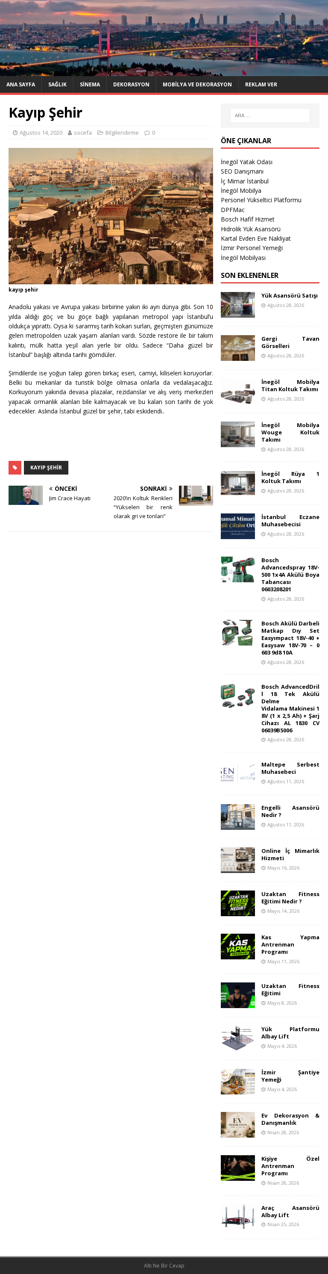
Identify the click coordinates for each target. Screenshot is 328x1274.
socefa (83, 132)
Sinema (90, 84)
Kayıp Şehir (46, 467)
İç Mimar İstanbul (245, 181)
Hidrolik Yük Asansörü (251, 229)
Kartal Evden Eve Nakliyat (256, 238)
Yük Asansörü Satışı (289, 295)
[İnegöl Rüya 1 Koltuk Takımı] (238, 491)
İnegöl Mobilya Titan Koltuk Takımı (290, 385)
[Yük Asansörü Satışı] (238, 313)
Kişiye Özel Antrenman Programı (290, 1166)
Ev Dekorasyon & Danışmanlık (290, 1119)
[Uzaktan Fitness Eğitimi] (238, 1003)
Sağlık (57, 84)
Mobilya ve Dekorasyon (197, 84)
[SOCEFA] (164, 71)
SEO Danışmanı (242, 171)
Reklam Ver (261, 84)
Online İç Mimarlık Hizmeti (290, 854)
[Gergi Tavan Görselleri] (238, 356)
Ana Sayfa (20, 84)
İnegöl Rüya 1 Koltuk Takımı (290, 477)
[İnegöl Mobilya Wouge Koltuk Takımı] (238, 442)
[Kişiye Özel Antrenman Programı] (238, 1176)
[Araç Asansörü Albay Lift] (238, 1225)
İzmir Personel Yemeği (252, 248)
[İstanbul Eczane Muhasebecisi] (238, 534)
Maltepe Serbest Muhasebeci (290, 768)
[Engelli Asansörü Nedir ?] (238, 825)
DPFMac (233, 210)
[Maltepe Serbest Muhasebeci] (238, 782)
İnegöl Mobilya (241, 190)
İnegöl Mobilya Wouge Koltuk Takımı (290, 432)
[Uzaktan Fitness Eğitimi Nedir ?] (238, 911)
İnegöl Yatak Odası (246, 162)
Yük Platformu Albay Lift (290, 1032)
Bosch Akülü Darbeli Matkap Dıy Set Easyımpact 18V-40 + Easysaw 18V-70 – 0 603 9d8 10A (290, 637)
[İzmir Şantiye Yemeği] (238, 1089)
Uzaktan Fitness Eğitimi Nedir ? (290, 897)
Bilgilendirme (122, 132)
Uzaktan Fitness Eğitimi (290, 989)
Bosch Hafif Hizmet (248, 219)
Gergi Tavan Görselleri (290, 342)
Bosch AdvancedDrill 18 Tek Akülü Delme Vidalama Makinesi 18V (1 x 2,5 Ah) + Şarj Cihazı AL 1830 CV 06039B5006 (290, 708)
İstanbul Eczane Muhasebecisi (290, 520)
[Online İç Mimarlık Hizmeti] (238, 868)
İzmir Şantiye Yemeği (290, 1075)
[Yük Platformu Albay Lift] (238, 1046)
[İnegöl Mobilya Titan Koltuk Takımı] (238, 399)
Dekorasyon (131, 84)
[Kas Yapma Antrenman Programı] (238, 954)
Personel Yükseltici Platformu (261, 200)
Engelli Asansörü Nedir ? (290, 811)
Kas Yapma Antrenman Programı (290, 944)
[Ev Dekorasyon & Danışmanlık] (238, 1133)
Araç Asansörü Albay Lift (290, 1211)
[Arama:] (270, 115)
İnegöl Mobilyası (243, 258)
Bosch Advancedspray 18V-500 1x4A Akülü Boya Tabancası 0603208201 (290, 574)
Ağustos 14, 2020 (41, 132)
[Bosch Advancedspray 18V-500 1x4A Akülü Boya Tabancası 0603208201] (238, 577)
